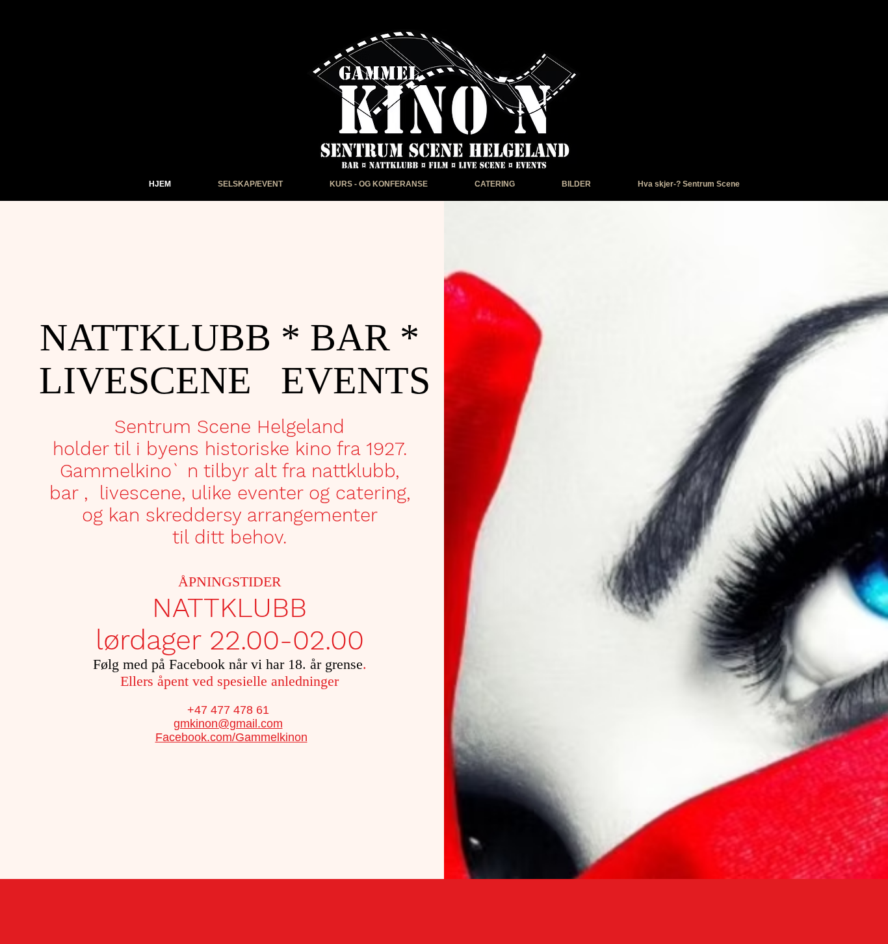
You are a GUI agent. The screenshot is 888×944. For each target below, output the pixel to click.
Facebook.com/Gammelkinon (231, 737)
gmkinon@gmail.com (228, 723)
